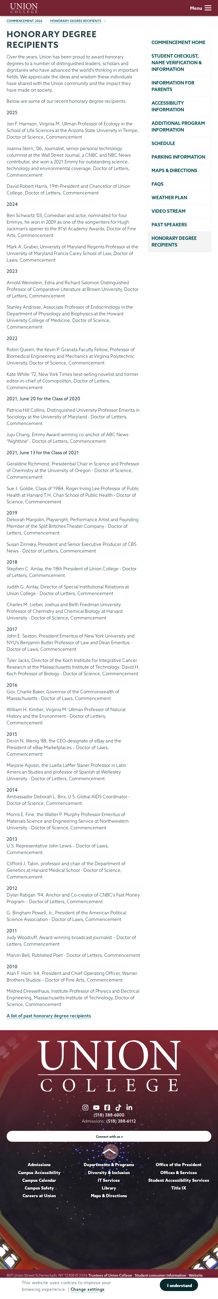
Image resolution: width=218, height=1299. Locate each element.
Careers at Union (39, 1195)
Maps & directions (174, 170)
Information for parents (173, 86)
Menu (196, 8)
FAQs (158, 184)
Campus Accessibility (39, 1172)
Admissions (39, 1164)
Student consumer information (160, 1275)
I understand (179, 1285)
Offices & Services (178, 1172)
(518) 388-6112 (121, 1121)
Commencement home (179, 42)
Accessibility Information (168, 106)
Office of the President (179, 1164)
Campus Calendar (39, 1180)
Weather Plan (169, 197)
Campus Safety (39, 1188)
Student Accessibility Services (178, 1180)
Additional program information (178, 126)
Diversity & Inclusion (109, 1172)
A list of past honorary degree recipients (49, 1015)
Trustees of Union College (110, 1275)
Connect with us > (109, 1137)
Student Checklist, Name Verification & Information (177, 62)
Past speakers (169, 224)
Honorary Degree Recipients (75, 21)
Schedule (163, 143)
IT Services (109, 1180)
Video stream (169, 211)
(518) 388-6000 (109, 1115)
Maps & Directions (109, 1195)
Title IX (178, 1188)
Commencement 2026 (24, 21)
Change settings (88, 1289)
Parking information (178, 157)
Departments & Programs (109, 1164)
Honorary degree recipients (174, 241)
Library (109, 1188)
